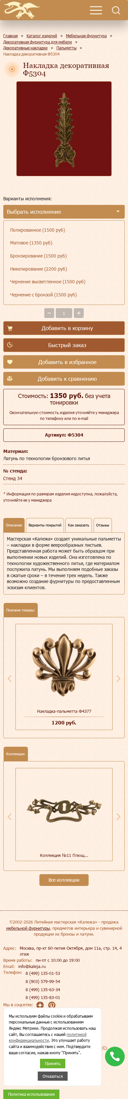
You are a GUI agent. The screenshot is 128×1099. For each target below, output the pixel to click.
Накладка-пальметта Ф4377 (64, 711)
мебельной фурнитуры (28, 928)
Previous (9, 678)
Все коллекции (64, 880)
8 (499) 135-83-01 (43, 997)
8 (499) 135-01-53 (43, 973)
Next (118, 678)
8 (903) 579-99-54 (43, 981)
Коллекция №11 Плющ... (64, 855)
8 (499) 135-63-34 (43, 989)
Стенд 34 (12, 478)
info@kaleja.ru (32, 966)
